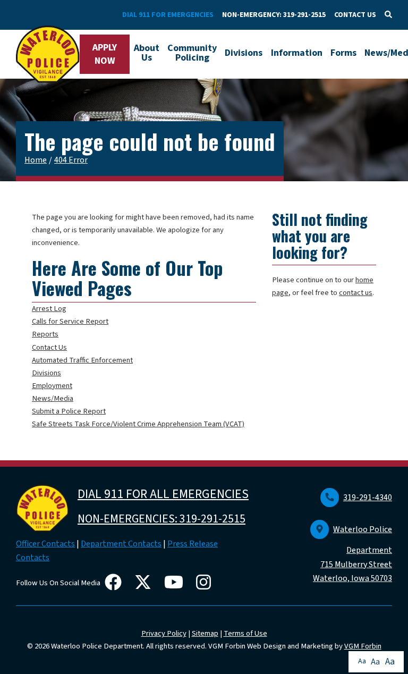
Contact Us (49, 347)
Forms (343, 53)
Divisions (243, 53)
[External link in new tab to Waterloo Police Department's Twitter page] (145, 583)
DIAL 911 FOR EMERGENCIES (168, 15)
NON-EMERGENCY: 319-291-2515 (274, 15)
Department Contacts (121, 544)
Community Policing (192, 52)
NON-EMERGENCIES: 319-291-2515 (161, 518)
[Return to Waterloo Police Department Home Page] (48, 54)
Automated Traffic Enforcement (82, 360)
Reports (45, 334)
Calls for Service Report (70, 321)
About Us (146, 52)
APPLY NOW (104, 54)
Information (296, 53)
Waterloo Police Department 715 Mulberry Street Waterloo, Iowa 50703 (352, 554)
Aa (362, 661)
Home (35, 160)
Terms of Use (245, 633)
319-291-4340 (367, 497)
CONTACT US (355, 15)
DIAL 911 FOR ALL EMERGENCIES (163, 494)
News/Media (52, 398)
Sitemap (205, 633)
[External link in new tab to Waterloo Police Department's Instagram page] (205, 583)
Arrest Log (49, 308)
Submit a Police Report (69, 411)
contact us (355, 292)
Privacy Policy (163, 633)
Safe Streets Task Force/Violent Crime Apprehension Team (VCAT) (138, 423)
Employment (52, 385)
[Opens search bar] (388, 15)
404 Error (71, 160)
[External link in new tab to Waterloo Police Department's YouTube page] (176, 583)
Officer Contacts (45, 544)
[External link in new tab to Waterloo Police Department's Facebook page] (115, 583)
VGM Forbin (362, 646)
